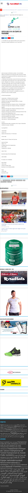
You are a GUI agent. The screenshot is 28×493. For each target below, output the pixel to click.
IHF (24, 180)
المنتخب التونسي (6, 473)
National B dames (24, 466)
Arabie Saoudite (6, 180)
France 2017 (19, 428)
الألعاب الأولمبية (12, 470)
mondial (5, 431)
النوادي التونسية (19, 475)
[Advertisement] (14, 58)
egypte (16, 426)
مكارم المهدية (7, 436)
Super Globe (3, 181)
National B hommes (6, 468)
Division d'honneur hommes (18, 458)
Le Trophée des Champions (14, 464)
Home (1, 14)
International (6, 14)
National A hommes (13, 466)
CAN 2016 (23, 425)
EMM (1, 428)
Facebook (2, 389)
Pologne (15, 431)
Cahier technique (13, 442)
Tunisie (13, 433)
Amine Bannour (11, 425)
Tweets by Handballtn (4, 485)
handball (9, 430)
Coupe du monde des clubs (6, 458)
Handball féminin (15, 429)
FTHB (22, 428)
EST (11, 428)
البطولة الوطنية (18, 473)
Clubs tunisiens (7, 455)
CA (18, 425)
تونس (22, 436)
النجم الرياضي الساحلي (5, 435)
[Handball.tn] (14, 3)
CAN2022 (1, 426)
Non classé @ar (19, 468)
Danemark (12, 426)
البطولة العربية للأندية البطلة (8, 471)
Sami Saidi (2, 433)
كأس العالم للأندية (6, 479)
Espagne (5, 428)
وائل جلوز (2, 436)
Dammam (13, 180)
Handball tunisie (22, 429)
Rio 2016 (25, 431)
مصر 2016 (12, 436)
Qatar (22, 431)
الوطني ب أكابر (19, 477)
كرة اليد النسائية (17, 436)
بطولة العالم (6, 477)
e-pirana (11, 489)
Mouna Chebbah (10, 431)
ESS (8, 428)
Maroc (2, 431)
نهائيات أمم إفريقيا (6, 482)
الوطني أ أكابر (9, 475)
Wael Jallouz (20, 433)
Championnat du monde (15, 453)
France (14, 428)
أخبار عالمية (20, 470)
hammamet (3, 429)
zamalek (9, 181)
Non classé (14, 468)
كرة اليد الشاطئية (17, 480)
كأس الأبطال (11, 479)
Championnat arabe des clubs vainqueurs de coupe (13, 444)
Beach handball (4, 442)
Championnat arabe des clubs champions (13, 443)
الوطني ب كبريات (13, 477)
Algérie (2, 425)
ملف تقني (1, 480)
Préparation (19, 431)
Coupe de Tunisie (7, 426)
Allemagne (6, 425)
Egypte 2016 (20, 426)
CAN (19, 425)
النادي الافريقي (14, 435)
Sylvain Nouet (7, 433)
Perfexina (16, 489)
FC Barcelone (19, 180)
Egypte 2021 (25, 426)
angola (15, 425)
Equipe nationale (7, 460)
